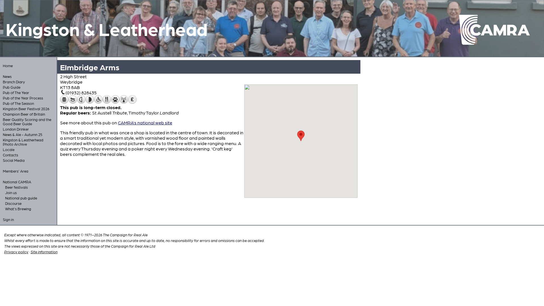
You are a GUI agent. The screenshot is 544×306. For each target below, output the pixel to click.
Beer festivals (16, 187)
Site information (44, 252)
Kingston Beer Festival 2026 (26, 109)
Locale (8, 149)
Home (8, 65)
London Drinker (16, 129)
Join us (11, 192)
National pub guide (21, 198)
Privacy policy (16, 252)
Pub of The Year (16, 92)
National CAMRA (17, 182)
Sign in (8, 219)
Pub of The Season (18, 103)
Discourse (13, 203)
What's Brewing (18, 209)
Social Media (14, 160)
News (7, 76)
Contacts (10, 155)
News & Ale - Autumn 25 (22, 134)
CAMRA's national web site (145, 122)
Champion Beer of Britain (24, 114)
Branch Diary (14, 82)
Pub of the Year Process (23, 98)
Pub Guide (11, 87)
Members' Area (15, 171)
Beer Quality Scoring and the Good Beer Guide (27, 121)
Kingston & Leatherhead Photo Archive (23, 142)
